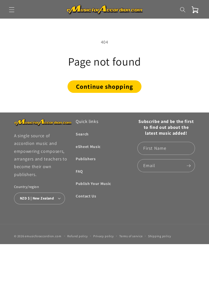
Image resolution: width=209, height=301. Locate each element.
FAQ (79, 171)
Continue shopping (104, 86)
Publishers (86, 158)
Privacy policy (103, 236)
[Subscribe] (188, 165)
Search (82, 133)
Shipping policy (159, 236)
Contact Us (86, 195)
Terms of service (130, 236)
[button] (12, 10)
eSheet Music (88, 146)
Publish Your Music (93, 183)
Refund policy (77, 236)
